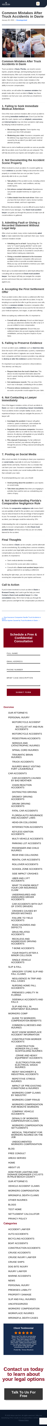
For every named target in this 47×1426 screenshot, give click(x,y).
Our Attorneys (18, 712)
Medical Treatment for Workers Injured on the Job (27, 1134)
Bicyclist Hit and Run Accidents (29, 727)
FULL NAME (12, 653)
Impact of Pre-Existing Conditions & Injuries (26, 1086)
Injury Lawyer (17, 1271)
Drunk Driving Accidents (20, 804)
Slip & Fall (15, 967)
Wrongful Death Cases (23, 1318)
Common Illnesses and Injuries (26, 1026)
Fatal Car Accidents (25, 810)
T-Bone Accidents (23, 948)
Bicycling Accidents (21, 1238)
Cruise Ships (16, 1262)
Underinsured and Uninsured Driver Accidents (23, 897)
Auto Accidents (18, 1234)
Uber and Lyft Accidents (20, 879)
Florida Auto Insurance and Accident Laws (27, 816)
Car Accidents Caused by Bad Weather (26, 779)
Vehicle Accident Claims (24, 1186)
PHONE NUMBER (15, 669)
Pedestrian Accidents (26, 738)
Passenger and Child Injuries (25, 849)
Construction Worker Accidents (26, 1040)
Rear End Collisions (25, 855)
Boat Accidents (18, 1243)
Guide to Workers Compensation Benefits (26, 1019)
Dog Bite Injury (18, 1266)
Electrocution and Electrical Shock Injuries (28, 1064)
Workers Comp (18, 1013)
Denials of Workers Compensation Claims (25, 1119)
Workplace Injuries (21, 1313)
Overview (8, 707)
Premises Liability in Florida (24, 993)
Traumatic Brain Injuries (22, 755)
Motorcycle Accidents (27, 733)
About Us (14, 1167)
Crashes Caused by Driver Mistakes (24, 912)
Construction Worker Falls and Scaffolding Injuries (28, 1048)
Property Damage (19, 1294)
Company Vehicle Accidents (22, 1112)
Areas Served (17, 1158)
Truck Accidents (23, 761)
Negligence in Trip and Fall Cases (26, 979)
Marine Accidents (19, 1276)
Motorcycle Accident (26, 722)
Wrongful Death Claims (23, 1195)
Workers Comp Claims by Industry (26, 1093)
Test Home (15, 1209)
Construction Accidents (24, 1248)
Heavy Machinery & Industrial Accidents (24, 1072)
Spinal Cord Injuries (25, 750)
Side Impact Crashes (25, 873)
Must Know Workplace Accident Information (26, 1033)
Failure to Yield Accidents (22, 919)
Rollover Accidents (25, 864)
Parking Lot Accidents (26, 843)
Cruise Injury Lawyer (22, 1257)
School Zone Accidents (27, 869)
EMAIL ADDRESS (15, 661)
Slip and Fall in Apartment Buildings (24, 1007)
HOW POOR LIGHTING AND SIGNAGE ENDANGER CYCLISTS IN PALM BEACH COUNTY (25, 1174)
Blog (11, 1148)
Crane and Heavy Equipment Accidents (28, 1056)
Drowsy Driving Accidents (21, 797)
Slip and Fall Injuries (22, 1299)
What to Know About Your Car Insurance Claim (25, 887)
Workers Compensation (23, 1190)
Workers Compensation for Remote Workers (27, 1105)
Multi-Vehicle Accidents (27, 838)
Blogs (12, 1204)
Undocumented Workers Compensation (26, 1142)
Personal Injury (19, 717)
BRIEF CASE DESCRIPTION (20, 678)
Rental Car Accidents (26, 859)
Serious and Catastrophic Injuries (25, 744)
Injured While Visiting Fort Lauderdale (25, 767)
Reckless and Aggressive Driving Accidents (23, 941)
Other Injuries (17, 1200)
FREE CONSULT (17, 1153)
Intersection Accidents (27, 827)
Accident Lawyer (19, 1229)
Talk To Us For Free (23, 1394)
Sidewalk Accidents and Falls (27, 1000)
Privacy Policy (17, 1218)
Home (11, 1162)
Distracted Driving (24, 792)
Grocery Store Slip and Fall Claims (27, 972)
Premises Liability (19, 1290)
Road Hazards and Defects (23, 926)
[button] (38, 4)
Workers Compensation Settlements (27, 1126)
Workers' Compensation (23, 1308)
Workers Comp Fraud (26, 1099)
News (11, 1280)
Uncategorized (18, 1304)
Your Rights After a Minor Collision (24, 954)
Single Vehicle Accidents (21, 961)
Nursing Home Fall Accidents (23, 986)
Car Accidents (17, 773)
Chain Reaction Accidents (21, 786)
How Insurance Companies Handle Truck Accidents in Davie (21, 618)
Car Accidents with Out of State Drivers (27, 905)
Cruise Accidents (19, 1252)
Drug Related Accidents (20, 933)
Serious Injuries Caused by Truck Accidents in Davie (21, 620)
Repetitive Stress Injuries (23, 1079)
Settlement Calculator (23, 1214)
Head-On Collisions (24, 822)
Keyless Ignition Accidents (22, 832)
